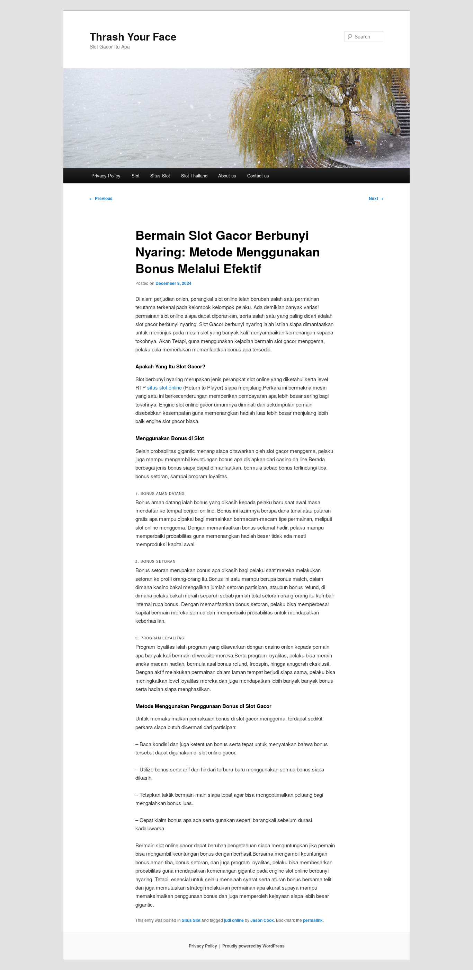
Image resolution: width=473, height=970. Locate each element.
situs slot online (164, 387)
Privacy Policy (106, 175)
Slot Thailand (194, 175)
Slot (136, 175)
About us (227, 175)
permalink (313, 920)
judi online (234, 920)
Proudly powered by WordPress (253, 946)
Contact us (258, 175)
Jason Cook (262, 920)
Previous (101, 198)
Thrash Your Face (133, 36)
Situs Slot (160, 175)
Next (376, 198)
